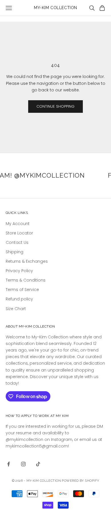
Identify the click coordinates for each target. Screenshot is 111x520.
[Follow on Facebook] (8, 464)
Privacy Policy (19, 271)
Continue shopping (55, 106)
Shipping (14, 252)
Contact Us (17, 242)
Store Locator (19, 233)
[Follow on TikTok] (38, 464)
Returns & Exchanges (27, 261)
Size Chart (16, 309)
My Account (18, 223)
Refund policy (19, 299)
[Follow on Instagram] (23, 464)
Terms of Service (22, 289)
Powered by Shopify (80, 481)
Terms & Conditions (26, 280)
